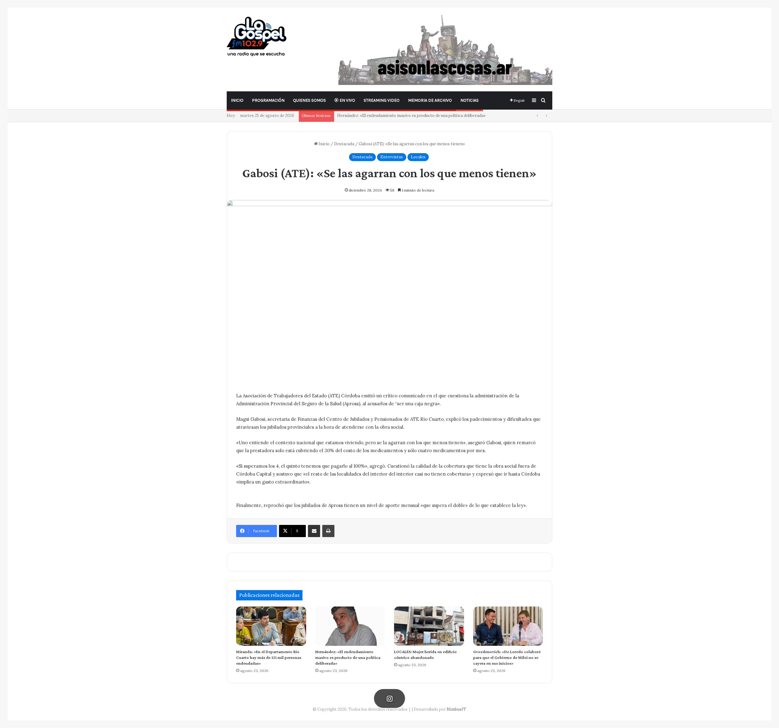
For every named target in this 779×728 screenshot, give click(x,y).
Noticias (469, 100)
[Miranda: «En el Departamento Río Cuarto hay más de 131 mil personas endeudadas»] (271, 626)
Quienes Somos (309, 100)
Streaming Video (382, 100)
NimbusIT (456, 709)
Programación (268, 100)
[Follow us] (389, 698)
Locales (418, 157)
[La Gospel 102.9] (256, 36)
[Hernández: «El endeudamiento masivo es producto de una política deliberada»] (350, 626)
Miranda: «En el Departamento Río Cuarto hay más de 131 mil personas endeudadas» (268, 657)
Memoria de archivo (430, 100)
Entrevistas (391, 157)
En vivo (347, 100)
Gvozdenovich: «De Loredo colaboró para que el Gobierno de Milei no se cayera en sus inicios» (507, 657)
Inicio (237, 100)
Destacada (344, 143)
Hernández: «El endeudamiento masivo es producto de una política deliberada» (347, 657)
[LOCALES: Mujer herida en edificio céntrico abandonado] (429, 626)
